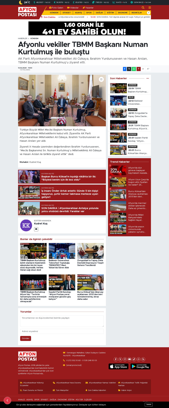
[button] (148, 13)
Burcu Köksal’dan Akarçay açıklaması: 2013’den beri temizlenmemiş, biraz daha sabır (138, 152)
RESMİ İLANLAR (139, 13)
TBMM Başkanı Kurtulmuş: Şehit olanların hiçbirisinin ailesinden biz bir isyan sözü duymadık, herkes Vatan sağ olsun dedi (33, 265)
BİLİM (131, 97)
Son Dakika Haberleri (97, 390)
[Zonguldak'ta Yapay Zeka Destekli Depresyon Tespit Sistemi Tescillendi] (90, 251)
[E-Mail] (36, 229)
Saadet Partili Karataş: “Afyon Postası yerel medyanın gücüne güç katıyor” (138, 140)
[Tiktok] (134, 359)
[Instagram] (125, 359)
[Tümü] (147, 78)
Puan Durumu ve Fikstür (33, 390)
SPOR (89, 13)
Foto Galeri (57, 8)
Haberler (22, 38)
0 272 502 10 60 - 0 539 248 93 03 (81, 360)
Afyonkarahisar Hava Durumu (68, 383)
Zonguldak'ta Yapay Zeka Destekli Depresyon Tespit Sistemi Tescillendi (90, 262)
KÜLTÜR (79, 400)
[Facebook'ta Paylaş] (124, 69)
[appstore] (118, 366)
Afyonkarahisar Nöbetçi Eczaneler (32, 384)
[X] (120, 359)
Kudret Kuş (40, 223)
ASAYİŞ (78, 13)
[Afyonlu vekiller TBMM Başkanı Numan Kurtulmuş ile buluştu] (62, 100)
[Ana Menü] (148, 7)
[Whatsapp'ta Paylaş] (134, 69)
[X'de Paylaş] (129, 69)
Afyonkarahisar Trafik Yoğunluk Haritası (133, 384)
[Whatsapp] (139, 359)
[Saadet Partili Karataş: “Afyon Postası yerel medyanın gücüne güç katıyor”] (62, 282)
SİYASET (67, 13)
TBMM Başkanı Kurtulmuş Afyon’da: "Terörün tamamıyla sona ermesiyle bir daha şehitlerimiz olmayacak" (33, 297)
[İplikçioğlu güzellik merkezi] (84, 28)
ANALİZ (21, 400)
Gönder (25, 338)
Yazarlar (89, 8)
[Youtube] (129, 359)
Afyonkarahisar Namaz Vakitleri (102, 383)
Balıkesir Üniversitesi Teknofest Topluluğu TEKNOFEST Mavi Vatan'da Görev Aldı (138, 103)
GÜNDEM (54, 13)
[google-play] (140, 366)
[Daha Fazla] (139, 69)
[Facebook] (116, 359)
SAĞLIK (99, 13)
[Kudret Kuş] (26, 225)
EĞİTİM (110, 13)
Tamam (148, 404)
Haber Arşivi (126, 390)
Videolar (74, 8)
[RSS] (143, 359)
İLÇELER (88, 400)
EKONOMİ (122, 13)
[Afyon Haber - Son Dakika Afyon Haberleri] (27, 12)
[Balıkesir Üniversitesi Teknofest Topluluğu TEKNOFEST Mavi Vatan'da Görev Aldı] (62, 251)
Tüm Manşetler (62, 390)
